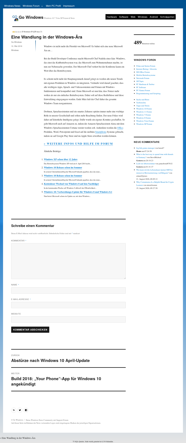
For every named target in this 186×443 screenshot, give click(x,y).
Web (133, 16)
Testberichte (141, 102)
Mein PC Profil (53, 5)
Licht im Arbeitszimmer (145, 163)
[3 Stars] (17, 32)
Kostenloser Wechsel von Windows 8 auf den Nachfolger (71, 183)
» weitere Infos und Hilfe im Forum (78, 143)
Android (154, 16)
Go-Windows (16, 42)
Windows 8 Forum (143, 118)
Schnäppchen (167, 16)
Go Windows (31, 17)
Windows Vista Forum (145, 121)
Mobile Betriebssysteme (145, 75)
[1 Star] (13, 32)
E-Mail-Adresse (21, 299)
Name (15, 284)
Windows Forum (31, 5)
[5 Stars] (20, 32)
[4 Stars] (18, 32)
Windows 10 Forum (144, 108)
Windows (142, 16)
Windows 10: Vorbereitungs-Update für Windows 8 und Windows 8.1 (78, 191)
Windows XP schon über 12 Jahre (60, 159)
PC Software (141, 87)
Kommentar (18, 240)
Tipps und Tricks (143, 105)
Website (16, 313)
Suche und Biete (142, 99)
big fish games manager (145, 148)
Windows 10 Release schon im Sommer (63, 167)
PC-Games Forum (143, 90)
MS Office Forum (143, 72)
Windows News (12, 5)
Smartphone (100, 131)
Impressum (69, 5)
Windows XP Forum (144, 124)
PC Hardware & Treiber (145, 84)
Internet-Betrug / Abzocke (146, 69)
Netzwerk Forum (142, 78)
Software (123, 16)
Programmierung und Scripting (148, 93)
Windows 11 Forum (144, 111)
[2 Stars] (15, 32)
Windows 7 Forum (143, 114)
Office (120, 127)
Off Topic (140, 81)
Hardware (112, 16)
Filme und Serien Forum (145, 66)
